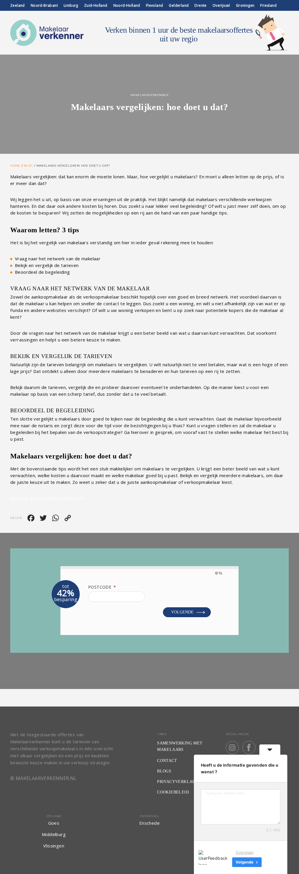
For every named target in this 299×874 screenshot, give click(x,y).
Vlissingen (53, 846)
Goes (54, 823)
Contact (167, 760)
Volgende (182, 612)
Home (15, 166)
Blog (28, 166)
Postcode (102, 587)
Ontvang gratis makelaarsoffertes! (46, 498)
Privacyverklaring (180, 781)
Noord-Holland (126, 5)
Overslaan (245, 852)
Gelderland (179, 5)
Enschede (149, 823)
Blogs (164, 771)
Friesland (268, 5)
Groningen (245, 5)
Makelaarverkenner (149, 95)
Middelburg (54, 834)
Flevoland (154, 5)
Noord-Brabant (44, 5)
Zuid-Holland (95, 5)
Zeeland (17, 5)
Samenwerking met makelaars (179, 746)
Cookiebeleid (173, 792)
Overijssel (221, 5)
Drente (200, 5)
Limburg (71, 5)
